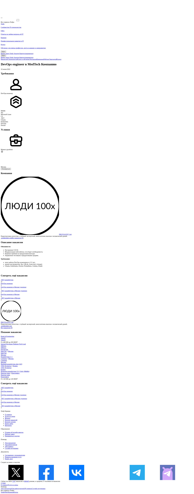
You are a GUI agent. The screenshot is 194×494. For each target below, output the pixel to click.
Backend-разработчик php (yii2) (11, 364)
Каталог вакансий (11, 420)
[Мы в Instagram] (107, 479)
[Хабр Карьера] (9, 20)
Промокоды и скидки (12, 436)
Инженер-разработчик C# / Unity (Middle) (15, 371)
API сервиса (9, 446)
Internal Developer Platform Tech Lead (13, 344)
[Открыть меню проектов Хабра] (1, 17)
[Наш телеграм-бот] (167, 479)
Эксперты (33, 59)
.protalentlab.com (6, 238)
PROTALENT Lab (65, 234)
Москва (10, 351)
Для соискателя (10, 443)
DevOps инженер (7, 283)
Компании (40, 59)
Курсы (16, 492)
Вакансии (4, 59)
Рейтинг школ (10, 434)
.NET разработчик (7, 280)
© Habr (3, 483)
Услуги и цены (10, 416)
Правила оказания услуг (13, 457)
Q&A (6, 492)
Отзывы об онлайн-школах (14, 432)
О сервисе (8, 414)
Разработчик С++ (7, 357)
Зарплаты (52, 59)
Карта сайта (9, 424)
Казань (15, 366)
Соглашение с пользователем (15, 455)
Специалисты (12, 59)
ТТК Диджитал (6, 366)
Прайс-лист (9, 459)
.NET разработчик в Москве (10, 298)
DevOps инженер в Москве (10, 294)
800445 (26, 481)
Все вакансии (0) (17, 238)
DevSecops (4, 349)
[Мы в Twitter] (16, 479)
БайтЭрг (4, 351)
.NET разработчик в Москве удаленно (14, 291)
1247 (14, 481)
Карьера (11, 492)
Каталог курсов (10, 422)
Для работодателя (11, 445)
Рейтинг (46, 59)
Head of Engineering (7, 336)
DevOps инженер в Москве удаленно (13, 287)
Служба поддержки (11, 448)
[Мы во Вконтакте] (76, 479)
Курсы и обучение (23, 59)
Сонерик (4, 359)
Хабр (2, 492)
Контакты (8, 425)
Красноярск (15, 373)
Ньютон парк (5, 373)
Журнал (58, 59)
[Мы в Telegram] (137, 479)
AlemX (3, 338)
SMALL (3, 346)
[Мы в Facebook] (46, 479)
